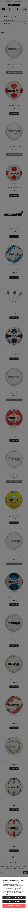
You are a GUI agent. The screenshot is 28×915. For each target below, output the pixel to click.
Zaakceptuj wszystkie (14, 905)
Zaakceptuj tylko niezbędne (14, 897)
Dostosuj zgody (14, 901)
